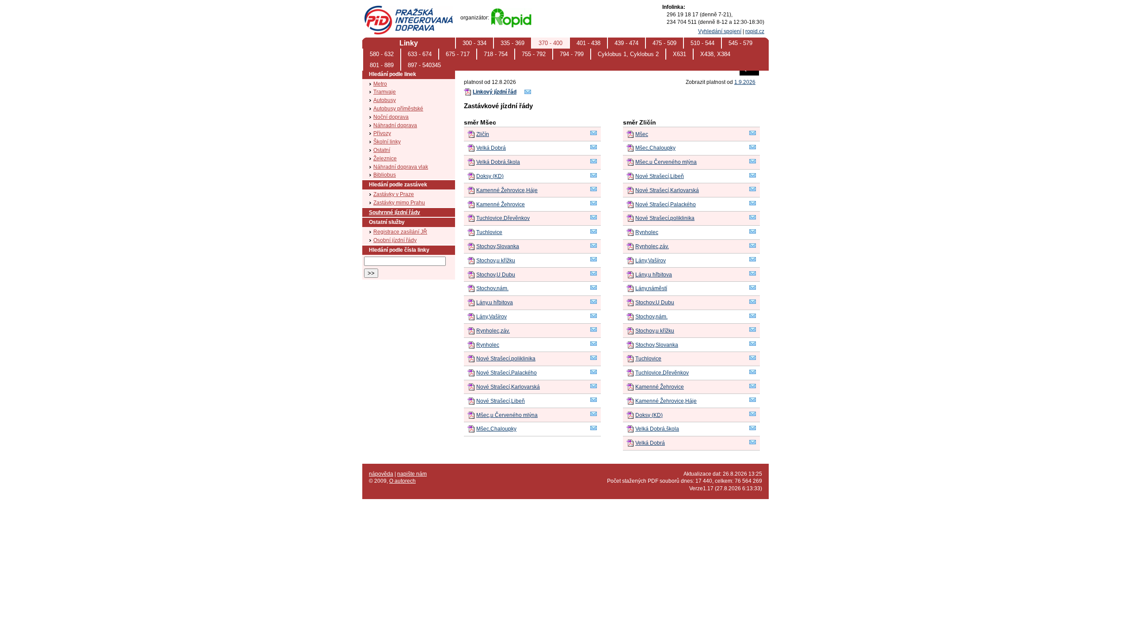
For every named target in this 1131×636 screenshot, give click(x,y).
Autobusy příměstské (398, 109)
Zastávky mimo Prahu (399, 203)
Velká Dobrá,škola (498, 162)
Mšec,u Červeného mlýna (507, 415)
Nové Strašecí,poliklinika (505, 359)
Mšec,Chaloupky (496, 429)
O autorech (402, 481)
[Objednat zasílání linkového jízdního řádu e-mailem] (527, 94)
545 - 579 (740, 43)
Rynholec (487, 345)
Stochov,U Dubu (495, 275)
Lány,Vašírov (491, 317)
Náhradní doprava (395, 125)
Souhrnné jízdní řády (394, 212)
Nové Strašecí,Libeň (500, 401)
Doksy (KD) (490, 176)
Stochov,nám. (492, 288)
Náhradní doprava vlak (400, 167)
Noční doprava (391, 117)
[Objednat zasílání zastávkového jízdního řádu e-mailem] (593, 135)
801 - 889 (382, 65)
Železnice (385, 158)
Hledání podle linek (392, 74)
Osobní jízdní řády (395, 240)
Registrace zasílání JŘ (400, 232)
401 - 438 (588, 43)
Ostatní (381, 150)
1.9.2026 (744, 82)
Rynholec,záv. (493, 331)
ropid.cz (754, 31)
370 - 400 (550, 43)
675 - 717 (458, 54)
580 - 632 (382, 54)
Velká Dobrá (491, 148)
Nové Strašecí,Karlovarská (508, 387)
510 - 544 (702, 43)
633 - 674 (420, 54)
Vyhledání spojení (719, 31)
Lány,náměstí (651, 288)
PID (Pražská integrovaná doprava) (408, 9)
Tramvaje (384, 92)
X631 (679, 54)
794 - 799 (572, 54)
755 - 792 (534, 54)
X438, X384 (715, 54)
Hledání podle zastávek (398, 185)
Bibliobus (384, 175)
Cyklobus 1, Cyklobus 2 (628, 54)
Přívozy (382, 133)
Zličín (482, 134)
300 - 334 (474, 43)
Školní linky (387, 142)
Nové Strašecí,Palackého (506, 373)
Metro (380, 84)
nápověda (381, 474)
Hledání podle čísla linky (399, 250)
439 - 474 (626, 43)
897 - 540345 (424, 65)
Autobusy (384, 100)
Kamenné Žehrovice (500, 204)
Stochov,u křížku (495, 260)
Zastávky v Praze (393, 194)
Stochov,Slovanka (497, 246)
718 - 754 (496, 54)
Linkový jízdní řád (494, 92)
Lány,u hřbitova (494, 302)
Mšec (641, 134)
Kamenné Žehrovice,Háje (507, 190)
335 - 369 (512, 43)
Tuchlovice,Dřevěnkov (503, 218)
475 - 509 (664, 43)
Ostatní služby (387, 222)
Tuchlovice (489, 232)
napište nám (412, 474)
